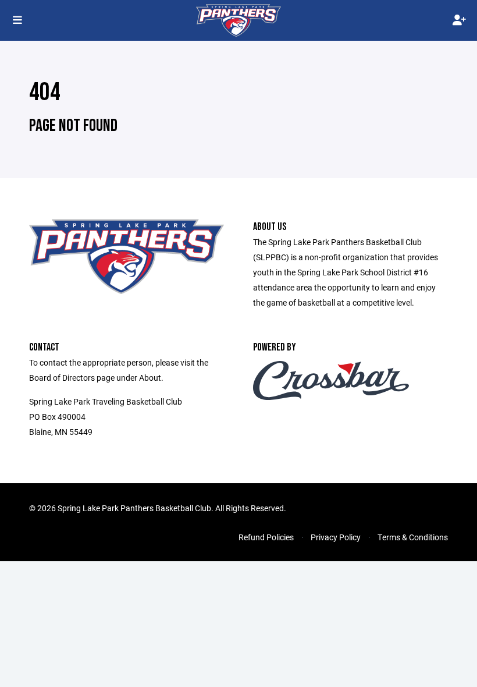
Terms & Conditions (413, 537)
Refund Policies (266, 537)
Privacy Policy (336, 537)
